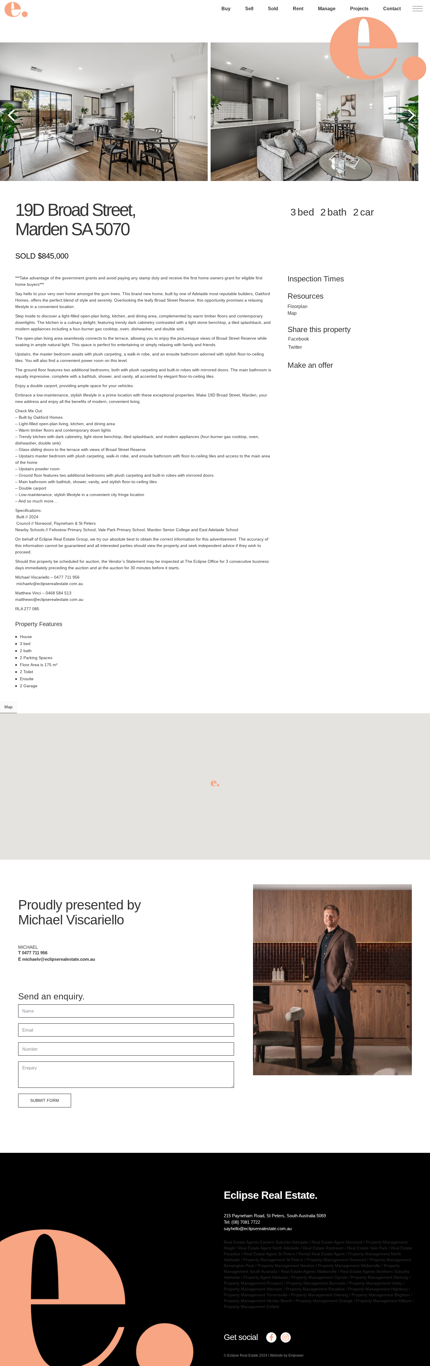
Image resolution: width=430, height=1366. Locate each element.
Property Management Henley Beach (258, 1300)
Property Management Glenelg (319, 1295)
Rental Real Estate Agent (321, 1254)
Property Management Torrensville (256, 1295)
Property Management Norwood (336, 1259)
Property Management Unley (375, 1283)
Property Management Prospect (253, 1283)
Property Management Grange (324, 1300)
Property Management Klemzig (379, 1277)
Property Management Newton (286, 1265)
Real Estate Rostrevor (323, 1248)
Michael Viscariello (71, 919)
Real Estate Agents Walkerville (309, 1271)
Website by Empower (287, 1355)
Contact (392, 8)
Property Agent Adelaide (265, 1277)
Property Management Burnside (315, 1283)
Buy (226, 8)
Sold (273, 8)
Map (292, 313)
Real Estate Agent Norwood (337, 1242)
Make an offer (310, 365)
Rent (298, 8)
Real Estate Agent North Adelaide (269, 1248)
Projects (359, 8)
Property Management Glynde (319, 1277)
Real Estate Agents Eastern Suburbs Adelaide (266, 1242)
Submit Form (44, 1100)
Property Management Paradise (315, 1289)
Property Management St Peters (273, 1259)
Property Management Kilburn (384, 1300)
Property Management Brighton (381, 1295)
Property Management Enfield (251, 1306)
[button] (215, 783)
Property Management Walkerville (349, 1265)
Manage (327, 8)
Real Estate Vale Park (367, 1248)
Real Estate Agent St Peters (269, 1254)
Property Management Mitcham (253, 1289)
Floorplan (297, 306)
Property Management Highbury (378, 1289)
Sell (249, 8)
